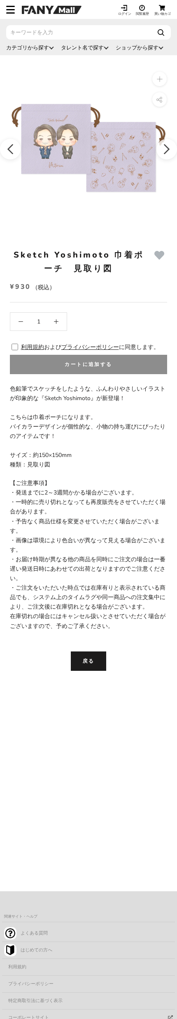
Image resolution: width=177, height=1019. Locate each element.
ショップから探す (137, 47)
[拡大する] (159, 79)
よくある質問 (34, 933)
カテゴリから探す (27, 47)
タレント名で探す (82, 47)
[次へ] (166, 149)
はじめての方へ (36, 950)
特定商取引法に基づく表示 (35, 1001)
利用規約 (32, 347)
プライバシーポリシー (90, 347)
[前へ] (10, 149)
